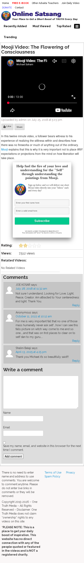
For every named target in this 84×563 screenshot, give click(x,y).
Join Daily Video (70, 3)
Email (6, 427)
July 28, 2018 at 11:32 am (31, 288)
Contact (19, 7)
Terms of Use (53, 472)
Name (7, 412)
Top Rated (63, 26)
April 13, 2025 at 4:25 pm (31, 352)
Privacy (70, 472)
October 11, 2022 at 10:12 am (34, 316)
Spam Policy (52, 476)
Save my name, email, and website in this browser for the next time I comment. (42, 447)
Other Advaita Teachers (45, 3)
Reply (76, 305)
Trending (10, 37)
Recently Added (15, 26)
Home (5, 3)
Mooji (4, 149)
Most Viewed (42, 26)
